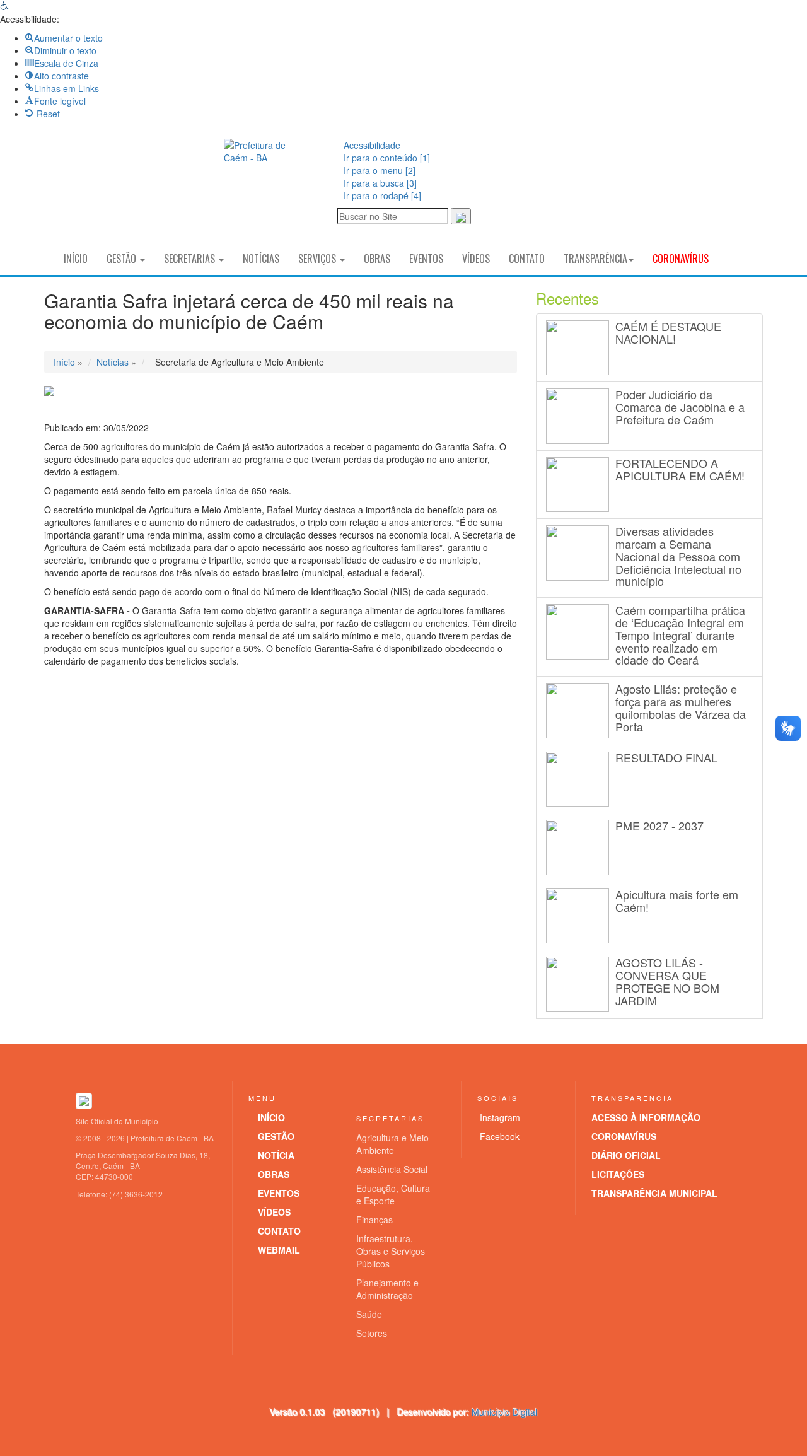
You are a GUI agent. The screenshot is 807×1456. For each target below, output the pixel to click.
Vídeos (476, 258)
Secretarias (191, 258)
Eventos (426, 258)
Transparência (595, 258)
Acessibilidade (372, 145)
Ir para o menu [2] (379, 170)
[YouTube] (545, 207)
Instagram (500, 1117)
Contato (527, 258)
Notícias (261, 258)
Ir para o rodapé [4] (382, 195)
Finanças (374, 1219)
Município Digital (504, 1412)
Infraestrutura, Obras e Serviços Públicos (390, 1251)
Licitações (617, 1174)
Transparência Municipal (654, 1193)
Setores (371, 1333)
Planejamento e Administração (387, 1289)
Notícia (276, 1155)
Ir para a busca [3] (380, 183)
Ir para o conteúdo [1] (387, 157)
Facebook (500, 1136)
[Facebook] (559, 180)
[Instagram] (532, 180)
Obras (377, 258)
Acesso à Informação (645, 1117)
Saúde (369, 1314)
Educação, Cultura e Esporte (393, 1194)
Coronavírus (681, 258)
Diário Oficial (626, 1155)
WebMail (279, 1249)
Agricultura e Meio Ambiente (392, 1143)
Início (76, 258)
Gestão (123, 258)
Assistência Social (391, 1169)
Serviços (318, 258)
